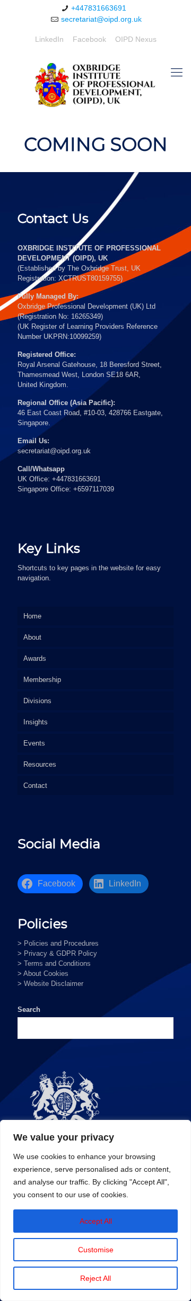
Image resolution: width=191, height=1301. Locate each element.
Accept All (96, 1221)
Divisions (37, 701)
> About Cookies (43, 973)
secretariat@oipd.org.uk (101, 19)
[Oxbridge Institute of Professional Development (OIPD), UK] (95, 85)
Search (29, 1009)
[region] (95, 1210)
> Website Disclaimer (50, 984)
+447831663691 (98, 8)
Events (34, 743)
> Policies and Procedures (58, 943)
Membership (42, 680)
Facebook (89, 39)
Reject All (95, 1278)
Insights (35, 722)
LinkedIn (49, 39)
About (32, 637)
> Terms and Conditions (54, 963)
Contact (35, 785)
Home (32, 616)
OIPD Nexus (136, 39)
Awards (34, 658)
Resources (39, 764)
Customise (96, 1249)
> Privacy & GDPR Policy (57, 953)
